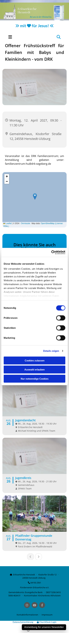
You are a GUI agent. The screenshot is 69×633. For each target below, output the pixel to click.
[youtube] (34, 605)
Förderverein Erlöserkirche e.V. (34, 587)
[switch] (60, 317)
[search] (59, 37)
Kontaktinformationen (27, 614)
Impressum (47, 614)
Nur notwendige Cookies (34, 378)
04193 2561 (35, 582)
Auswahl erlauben (34, 369)
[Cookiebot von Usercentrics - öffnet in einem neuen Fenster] (51, 252)
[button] (19, 37)
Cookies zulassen (34, 360)
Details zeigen (51, 351)
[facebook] (42, 605)
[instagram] (27, 605)
